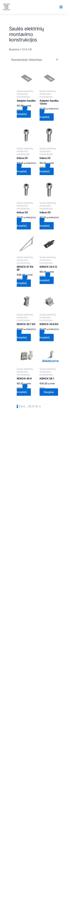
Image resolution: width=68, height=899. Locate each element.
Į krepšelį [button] (22, 112)
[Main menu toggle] (61, 6)
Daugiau (49, 392)
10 (29, 406)
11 (33, 406)
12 (36, 406)
